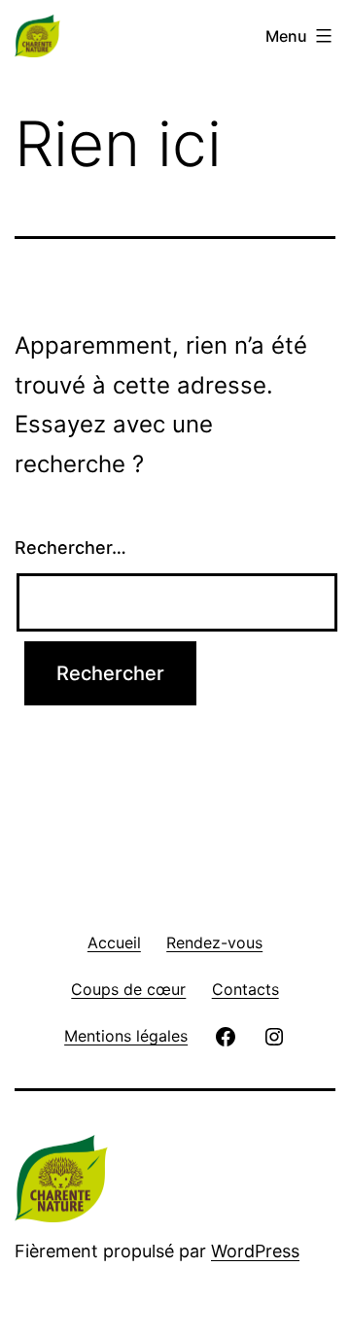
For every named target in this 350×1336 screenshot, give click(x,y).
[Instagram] (274, 1035)
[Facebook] (224, 1035)
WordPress (255, 1251)
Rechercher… (70, 547)
